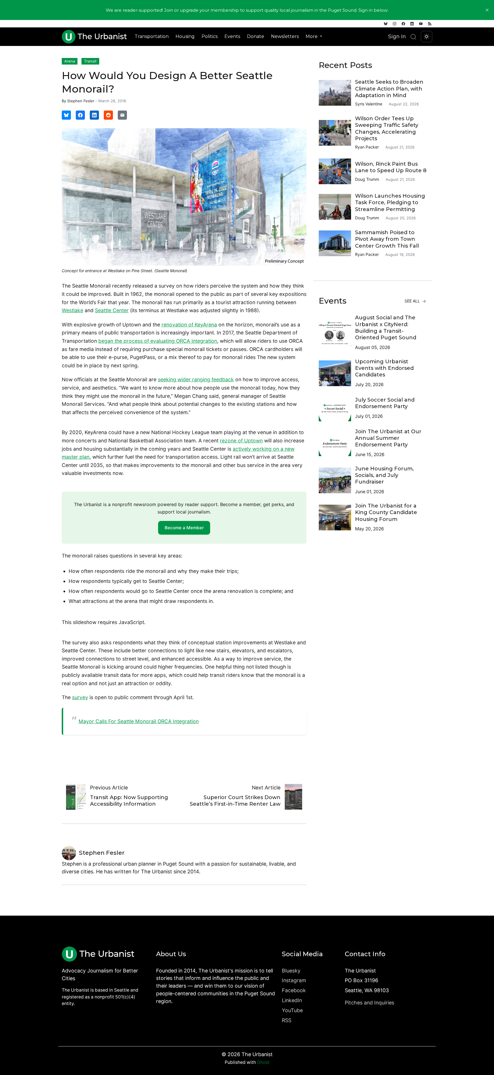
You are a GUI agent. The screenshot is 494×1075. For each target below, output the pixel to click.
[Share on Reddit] (108, 115)
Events (232, 36)
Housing (185, 36)
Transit (90, 61)
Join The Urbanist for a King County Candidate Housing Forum (386, 512)
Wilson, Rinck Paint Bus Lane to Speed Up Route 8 (391, 167)
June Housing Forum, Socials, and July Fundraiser (384, 475)
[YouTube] (420, 23)
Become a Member (184, 527)
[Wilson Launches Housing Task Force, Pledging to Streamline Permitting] (337, 207)
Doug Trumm (367, 179)
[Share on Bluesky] (66, 115)
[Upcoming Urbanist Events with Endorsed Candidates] (337, 373)
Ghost (263, 1062)
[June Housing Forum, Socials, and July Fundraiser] (337, 480)
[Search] (413, 37)
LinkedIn (292, 1000)
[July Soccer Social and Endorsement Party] (337, 408)
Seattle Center (112, 310)
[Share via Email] (122, 115)
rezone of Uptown (241, 441)
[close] (487, 10)
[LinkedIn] (412, 23)
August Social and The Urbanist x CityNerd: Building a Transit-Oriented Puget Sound (385, 327)
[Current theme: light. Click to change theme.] (426, 36)
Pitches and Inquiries (369, 1003)
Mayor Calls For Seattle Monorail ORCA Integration (139, 721)
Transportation (152, 36)
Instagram (294, 980)
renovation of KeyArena (189, 325)
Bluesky (291, 971)
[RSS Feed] (429, 23)
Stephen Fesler (80, 101)
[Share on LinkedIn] (94, 115)
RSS (286, 1020)
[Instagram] (394, 23)
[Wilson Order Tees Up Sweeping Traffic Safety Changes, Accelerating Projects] (337, 133)
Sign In (397, 36)
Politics (210, 36)
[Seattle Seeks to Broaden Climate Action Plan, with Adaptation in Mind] (337, 93)
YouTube (292, 1010)
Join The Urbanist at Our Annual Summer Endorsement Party (388, 438)
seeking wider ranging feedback (196, 379)
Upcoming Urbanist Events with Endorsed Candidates (384, 368)
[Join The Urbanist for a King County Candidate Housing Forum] (337, 517)
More (312, 36)
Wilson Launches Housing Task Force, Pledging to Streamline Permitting (390, 202)
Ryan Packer (367, 147)
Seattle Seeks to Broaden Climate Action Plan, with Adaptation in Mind (389, 89)
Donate (255, 36)
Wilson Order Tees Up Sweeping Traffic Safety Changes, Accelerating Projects (386, 128)
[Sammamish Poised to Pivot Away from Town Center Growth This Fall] (337, 243)
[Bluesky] (385, 23)
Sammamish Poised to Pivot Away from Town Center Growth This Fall (387, 239)
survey (80, 697)
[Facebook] (403, 23)
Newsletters (285, 36)
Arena (69, 61)
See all (413, 300)
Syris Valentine (368, 103)
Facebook (294, 990)
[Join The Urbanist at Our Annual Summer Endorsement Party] (337, 443)
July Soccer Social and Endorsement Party (385, 403)
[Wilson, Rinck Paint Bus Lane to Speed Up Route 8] (337, 171)
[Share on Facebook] (80, 115)
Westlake (72, 310)
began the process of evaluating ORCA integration (157, 341)
